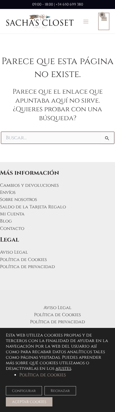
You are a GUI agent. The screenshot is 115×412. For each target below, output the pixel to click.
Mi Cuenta (12, 214)
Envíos (8, 192)
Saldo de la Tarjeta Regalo (33, 207)
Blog (6, 221)
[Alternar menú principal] (86, 21)
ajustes (63, 368)
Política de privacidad (27, 267)
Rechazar (60, 390)
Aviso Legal (14, 252)
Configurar (24, 390)
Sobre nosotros (18, 199)
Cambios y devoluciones (29, 185)
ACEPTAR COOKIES (29, 401)
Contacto (12, 228)
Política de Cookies (23, 260)
